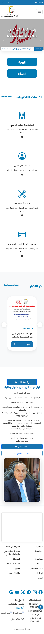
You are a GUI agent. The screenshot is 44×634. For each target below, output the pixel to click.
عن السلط (39, 551)
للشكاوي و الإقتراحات (16, 603)
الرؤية (22, 62)
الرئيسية (39, 546)
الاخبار (17, 568)
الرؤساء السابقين (23, 453)
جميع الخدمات (6, 95)
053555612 (35, 607)
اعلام (40, 577)
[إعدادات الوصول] (40, 607)
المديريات (16, 558)
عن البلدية (39, 558)
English (38, 2)
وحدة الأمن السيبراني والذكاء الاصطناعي (12, 552)
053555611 (34, 604)
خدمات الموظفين (36, 568)
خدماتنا (40, 563)
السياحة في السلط (13, 546)
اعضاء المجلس (23, 446)
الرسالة (22, 73)
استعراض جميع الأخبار (11, 284)
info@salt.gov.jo (35, 610)
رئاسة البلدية (22, 382)
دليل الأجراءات (14, 572)
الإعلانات (39, 572)
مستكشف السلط (13, 563)
